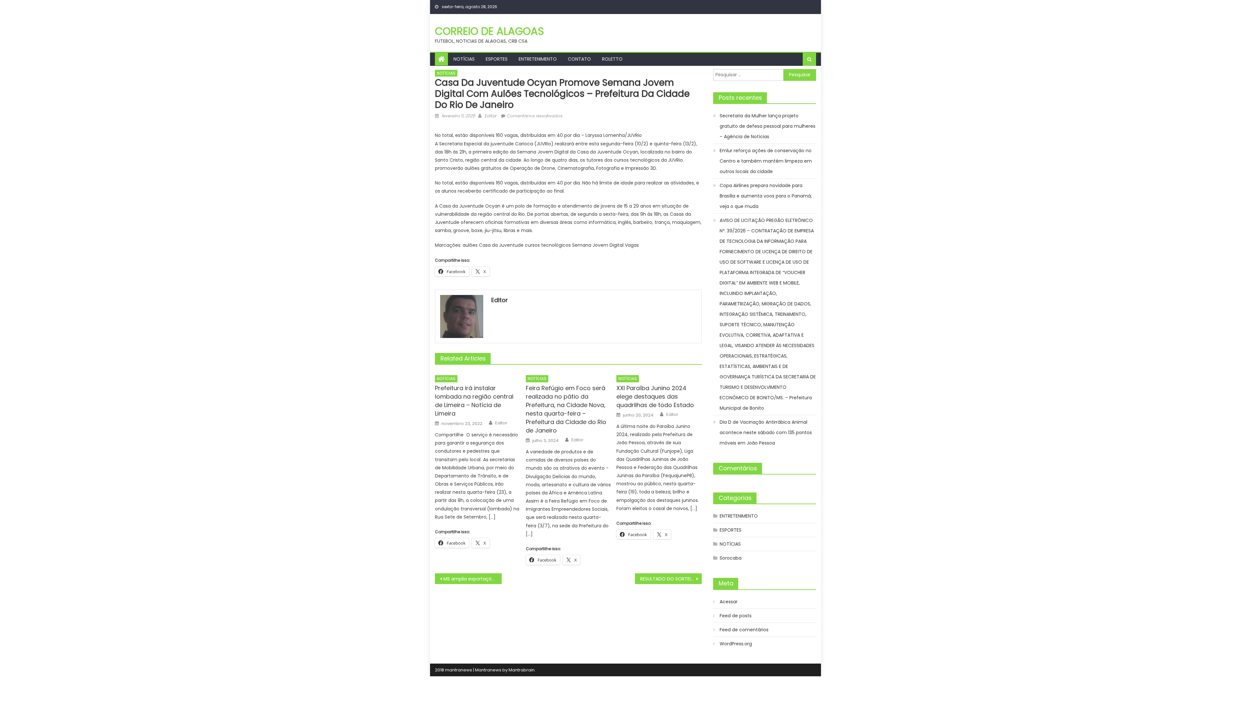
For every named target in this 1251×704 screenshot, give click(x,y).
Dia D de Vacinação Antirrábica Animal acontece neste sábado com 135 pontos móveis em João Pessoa (766, 432)
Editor (490, 116)
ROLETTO (612, 59)
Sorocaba (730, 558)
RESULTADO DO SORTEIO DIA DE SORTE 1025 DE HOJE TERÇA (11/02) (671, 579)
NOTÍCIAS (464, 59)
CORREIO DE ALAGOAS (489, 31)
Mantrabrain (522, 670)
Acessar (729, 601)
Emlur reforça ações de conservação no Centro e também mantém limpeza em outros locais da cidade (766, 161)
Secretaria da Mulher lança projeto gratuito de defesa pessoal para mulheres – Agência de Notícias (767, 126)
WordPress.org (736, 643)
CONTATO (579, 59)
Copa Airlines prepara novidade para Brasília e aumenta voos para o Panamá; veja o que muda (766, 196)
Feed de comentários (744, 629)
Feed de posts (736, 615)
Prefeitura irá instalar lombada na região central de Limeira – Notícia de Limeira (474, 401)
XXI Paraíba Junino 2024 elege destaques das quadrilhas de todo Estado (655, 396)
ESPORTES (497, 59)
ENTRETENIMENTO (538, 59)
